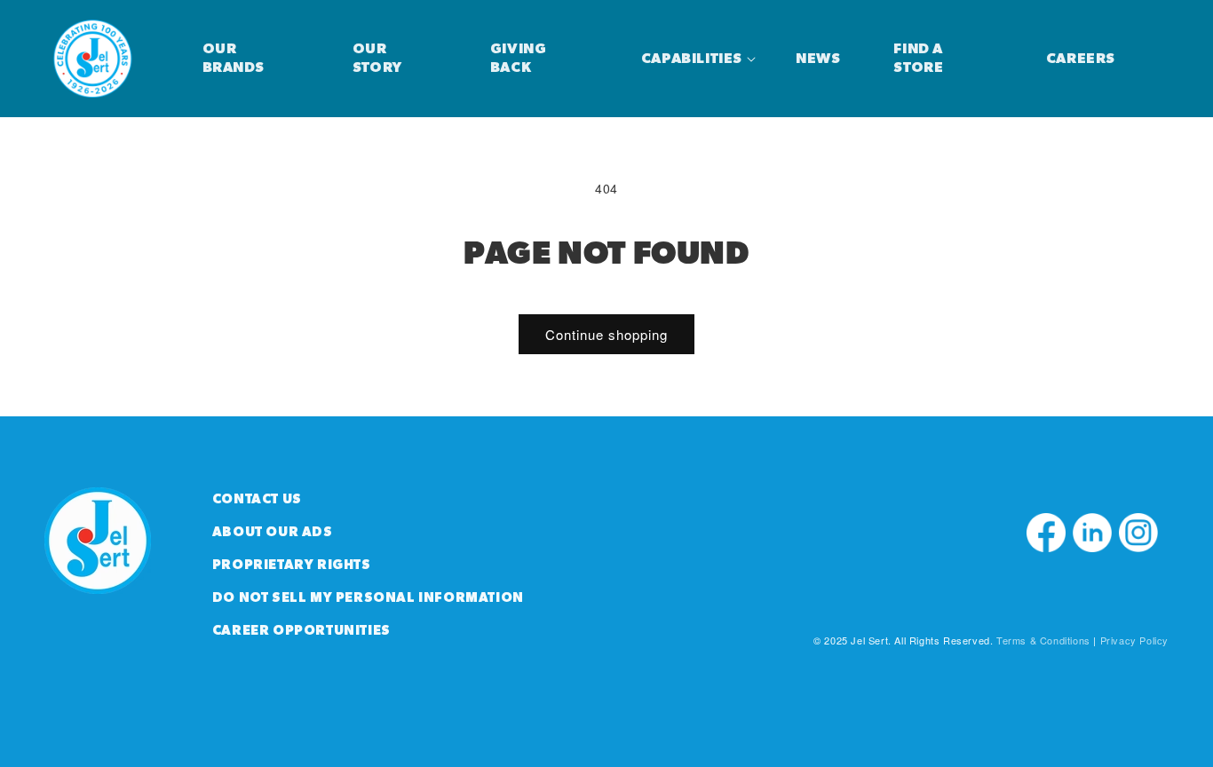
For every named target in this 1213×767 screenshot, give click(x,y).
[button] (691, 59)
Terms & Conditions (1043, 640)
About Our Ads (272, 532)
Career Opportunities (301, 630)
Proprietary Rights (291, 565)
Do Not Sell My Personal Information (368, 598)
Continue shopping (606, 334)
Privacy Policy (1134, 640)
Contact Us (257, 499)
